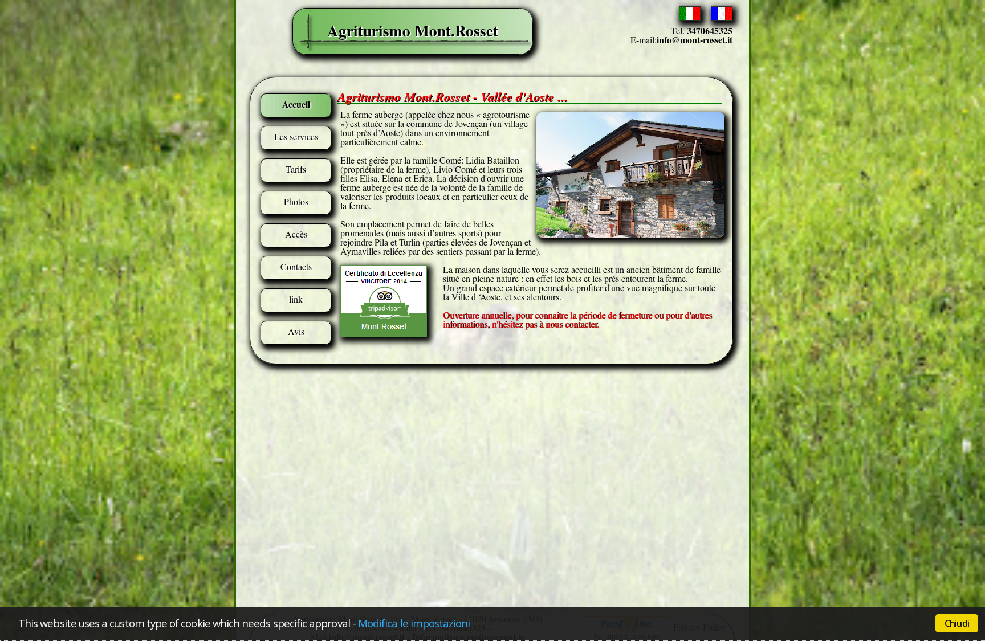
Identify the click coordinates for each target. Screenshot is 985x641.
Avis (296, 331)
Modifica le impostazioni (414, 623)
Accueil (296, 104)
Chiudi (957, 623)
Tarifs (296, 169)
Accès (296, 234)
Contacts (296, 266)
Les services (296, 136)
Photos (296, 201)
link (296, 299)
